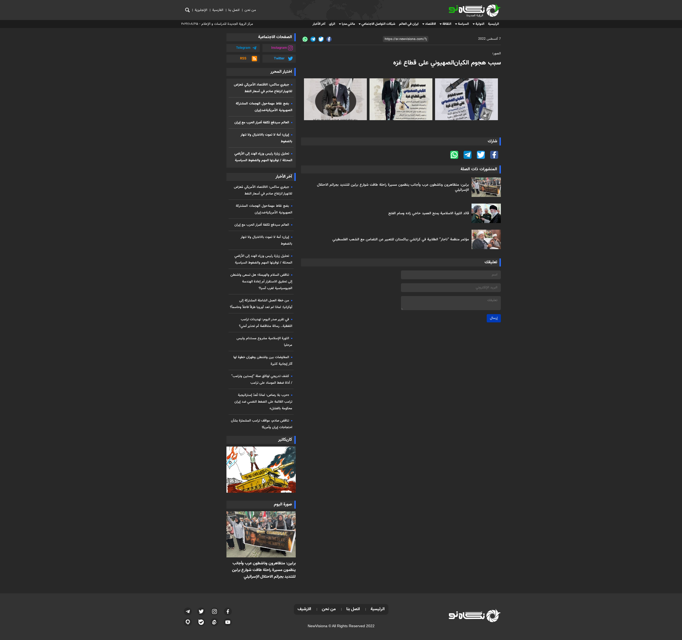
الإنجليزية (201, 10)
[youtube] (227, 622)
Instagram (279, 48)
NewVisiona (317, 626)
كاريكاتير (285, 439)
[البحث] (187, 10)
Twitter (279, 58)
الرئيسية (493, 24)
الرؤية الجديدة (489, 5)
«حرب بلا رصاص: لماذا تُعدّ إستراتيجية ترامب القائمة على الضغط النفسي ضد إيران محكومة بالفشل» (263, 401)
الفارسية (217, 10)
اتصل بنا (233, 10)
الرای (332, 24)
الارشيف (304, 609)
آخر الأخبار (318, 24)
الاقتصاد (430, 24)
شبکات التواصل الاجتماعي (378, 24)
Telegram (243, 48)
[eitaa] (214, 622)
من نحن (250, 10)
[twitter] (321, 39)
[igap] (187, 622)
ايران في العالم (409, 24)
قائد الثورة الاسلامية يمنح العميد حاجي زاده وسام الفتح (428, 213)
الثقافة (447, 24)
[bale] (201, 622)
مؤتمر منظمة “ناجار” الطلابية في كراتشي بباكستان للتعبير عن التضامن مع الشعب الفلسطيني (400, 239)
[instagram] (214, 611)
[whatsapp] (305, 39)
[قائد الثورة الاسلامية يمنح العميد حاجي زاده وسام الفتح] (485, 213)
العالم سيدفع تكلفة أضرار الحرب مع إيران (261, 122)
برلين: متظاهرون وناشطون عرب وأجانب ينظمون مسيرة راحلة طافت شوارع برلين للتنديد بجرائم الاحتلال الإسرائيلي (393, 187)
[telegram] (313, 39)
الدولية (480, 24)
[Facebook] (329, 39)
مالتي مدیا (348, 24)
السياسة (463, 24)
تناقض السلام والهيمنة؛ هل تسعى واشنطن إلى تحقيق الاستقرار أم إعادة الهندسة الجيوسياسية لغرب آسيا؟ (261, 281)
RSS (243, 58)
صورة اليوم (283, 504)
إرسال (494, 318)
